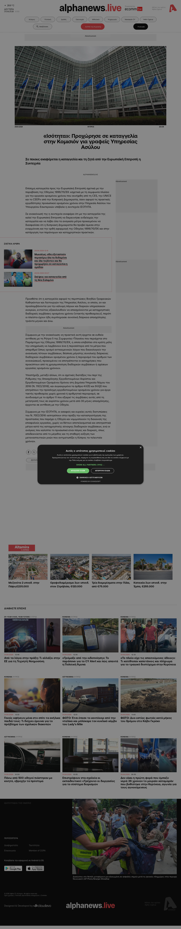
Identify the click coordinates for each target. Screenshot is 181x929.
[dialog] (90, 464)
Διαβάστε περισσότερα (103, 460)
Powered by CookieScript (90, 481)
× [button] (141, 448)
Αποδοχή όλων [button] (78, 471)
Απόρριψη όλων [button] (102, 471)
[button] (90, 465)
